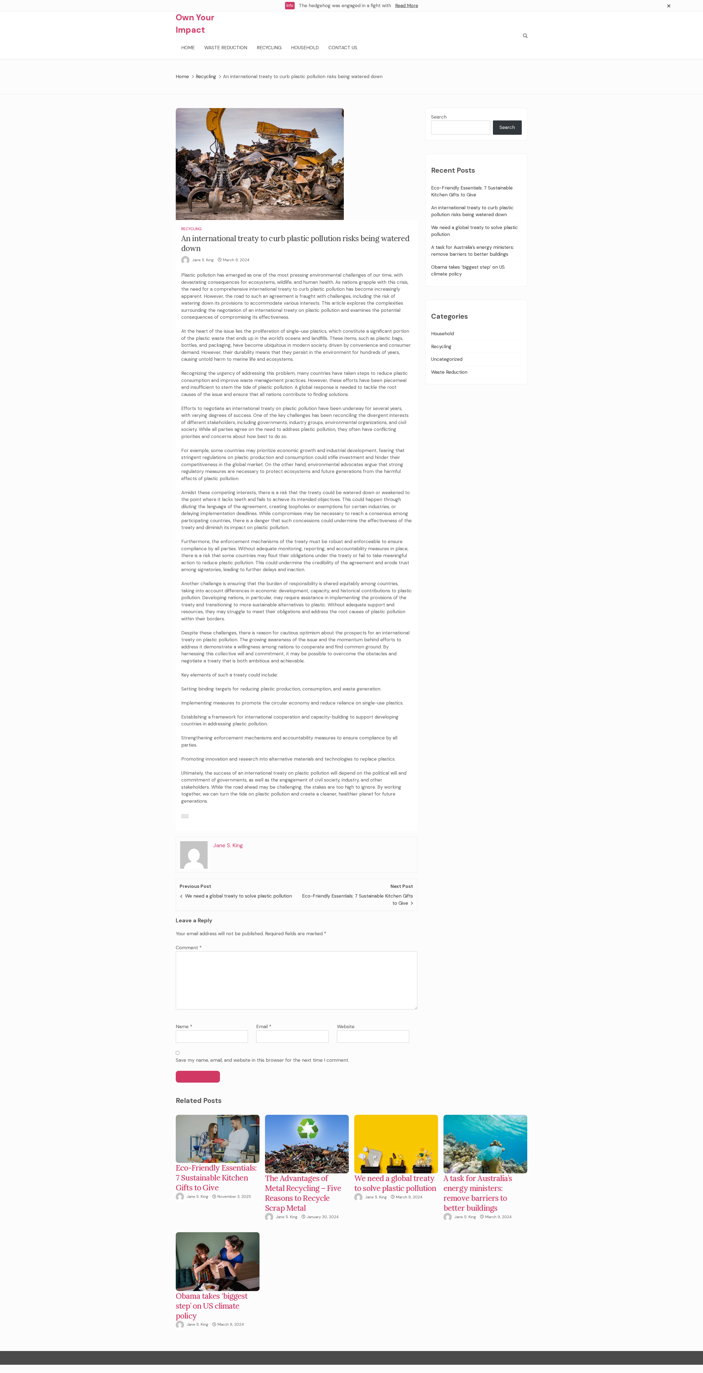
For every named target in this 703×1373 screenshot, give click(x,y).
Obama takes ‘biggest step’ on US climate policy (212, 1306)
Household (305, 48)
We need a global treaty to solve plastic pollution (238, 896)
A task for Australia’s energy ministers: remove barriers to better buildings (477, 1193)
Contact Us (342, 48)
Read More (406, 5)
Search (439, 117)
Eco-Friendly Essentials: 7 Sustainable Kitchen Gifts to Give (216, 1178)
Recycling (269, 48)
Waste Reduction (225, 48)
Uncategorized (446, 359)
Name (184, 1026)
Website (346, 1026)
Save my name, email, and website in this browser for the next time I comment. (262, 1060)
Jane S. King (203, 259)
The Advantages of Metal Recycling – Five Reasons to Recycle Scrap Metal (303, 1193)
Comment (189, 948)
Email (263, 1026)
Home (188, 48)
